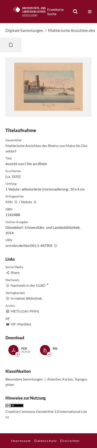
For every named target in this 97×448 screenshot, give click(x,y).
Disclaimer (70, 441)
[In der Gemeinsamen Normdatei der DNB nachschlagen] (16, 202)
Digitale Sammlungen (24, 30)
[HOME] (31, 11)
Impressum (21, 441)
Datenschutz (45, 441)
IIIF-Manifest (21, 324)
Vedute (26, 202)
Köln (9, 202)
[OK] (75, 11)
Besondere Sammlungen (24, 379)
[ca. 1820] (13, 176)
